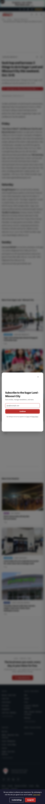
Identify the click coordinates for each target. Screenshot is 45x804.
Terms (27, 416)
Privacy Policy (35, 416)
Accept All (30, 800)
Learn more (36, 794)
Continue (23, 411)
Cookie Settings (17, 800)
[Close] (38, 377)
